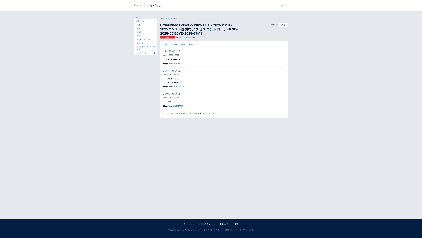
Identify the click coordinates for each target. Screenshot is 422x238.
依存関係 (174, 44)
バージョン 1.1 (171, 93)
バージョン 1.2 (171, 70)
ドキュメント (225, 224)
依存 (183, 44)
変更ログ (192, 44)
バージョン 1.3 (171, 51)
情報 (165, 44)
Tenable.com (189, 224)
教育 (236, 224)
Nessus (174, 18)
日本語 (282, 25)
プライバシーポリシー (212, 230)
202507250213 (178, 106)
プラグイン (154, 5)
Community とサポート (207, 224)
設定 (283, 5)
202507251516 (178, 86)
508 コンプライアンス (245, 230)
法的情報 (228, 230)
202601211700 (178, 63)
